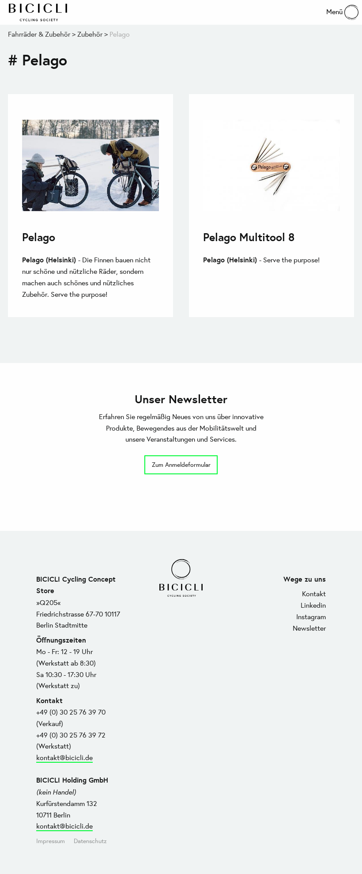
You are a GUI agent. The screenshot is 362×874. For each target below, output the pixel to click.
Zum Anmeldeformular (181, 464)
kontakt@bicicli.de (64, 757)
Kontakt (314, 593)
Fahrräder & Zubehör (39, 33)
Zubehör (89, 33)
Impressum (50, 841)
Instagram (311, 616)
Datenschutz (90, 841)
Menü (335, 11)
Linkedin (313, 604)
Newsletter (309, 627)
